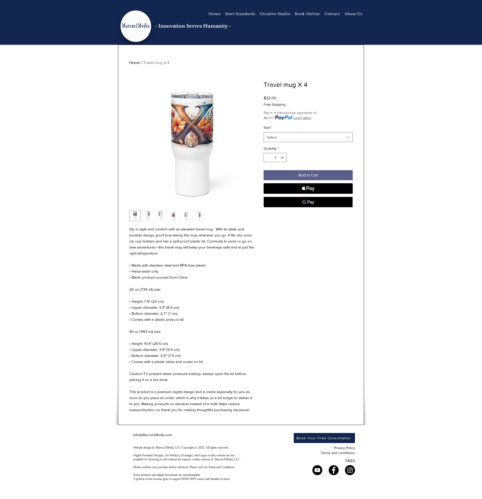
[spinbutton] (275, 157)
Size (268, 128)
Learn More (302, 118)
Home (134, 62)
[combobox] (308, 137)
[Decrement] (267, 157)
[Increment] (283, 157)
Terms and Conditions (338, 453)
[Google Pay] (308, 202)
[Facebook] (334, 470)
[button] (275, 14)
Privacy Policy (344, 448)
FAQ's (350, 460)
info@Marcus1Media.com (152, 435)
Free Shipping (274, 104)
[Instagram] (350, 470)
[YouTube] (317, 470)
